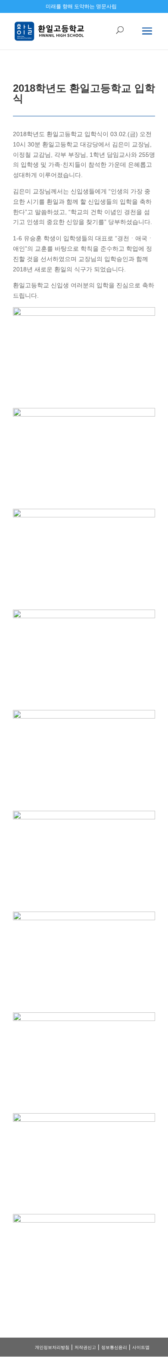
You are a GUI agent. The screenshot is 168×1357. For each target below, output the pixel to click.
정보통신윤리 (114, 1347)
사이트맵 (140, 1347)
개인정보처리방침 (52, 1347)
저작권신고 (85, 1347)
